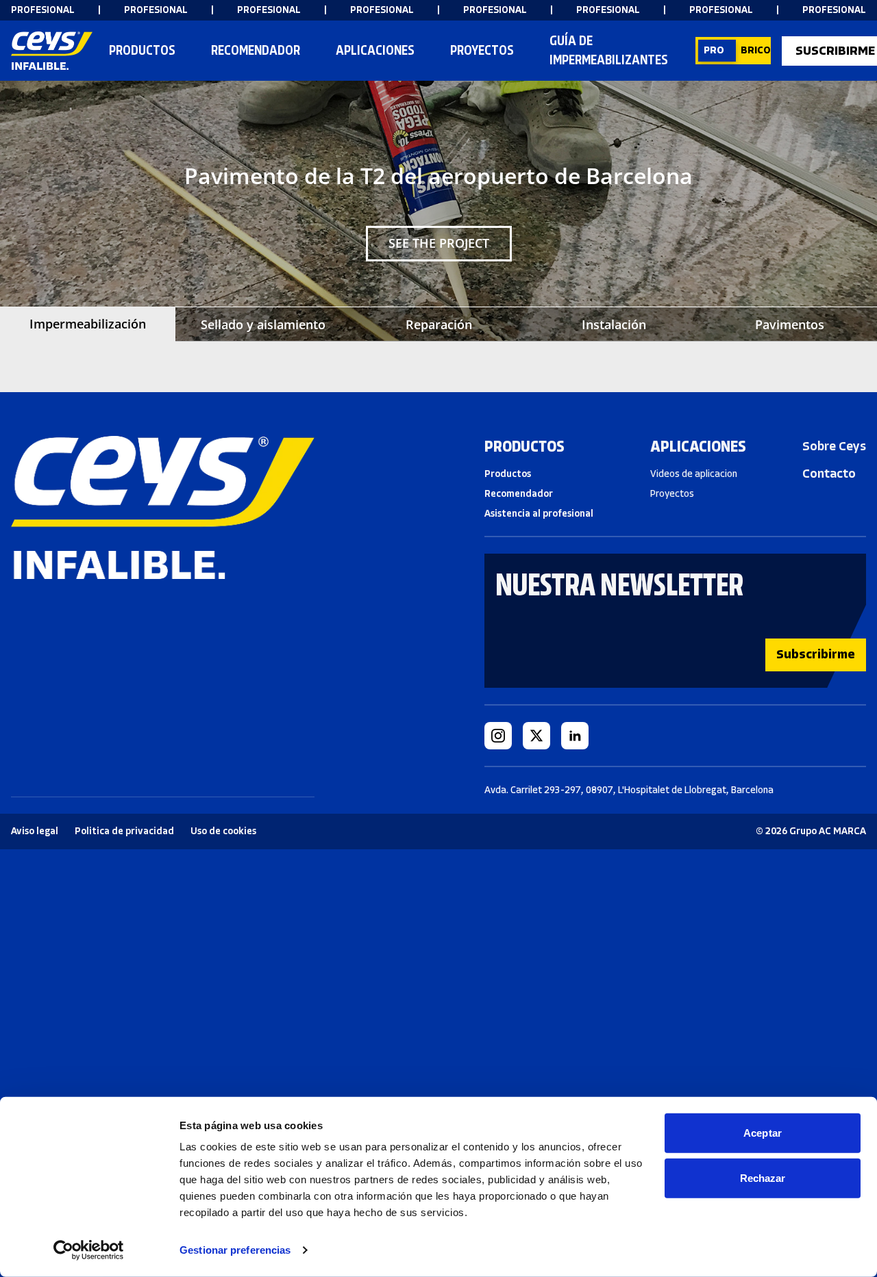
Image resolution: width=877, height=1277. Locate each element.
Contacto (829, 473)
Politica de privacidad (124, 831)
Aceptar (762, 1133)
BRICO (756, 50)
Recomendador (518, 494)
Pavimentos (789, 324)
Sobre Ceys (834, 446)
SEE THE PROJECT (438, 243)
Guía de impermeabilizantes (608, 50)
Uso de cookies (223, 831)
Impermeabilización (87, 323)
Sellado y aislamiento (263, 324)
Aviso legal (34, 831)
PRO (714, 50)
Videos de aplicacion (693, 474)
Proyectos (482, 50)
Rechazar (763, 1177)
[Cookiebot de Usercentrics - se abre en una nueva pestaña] (89, 1250)
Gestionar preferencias (235, 1250)
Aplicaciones (375, 50)
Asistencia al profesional (538, 513)
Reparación (439, 324)
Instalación (614, 324)
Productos (142, 50)
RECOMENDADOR (255, 50)
